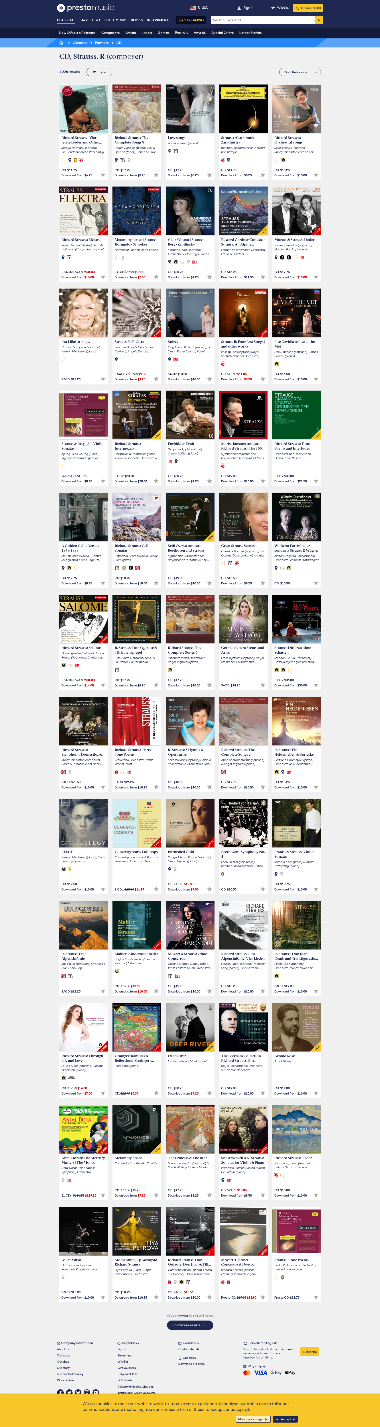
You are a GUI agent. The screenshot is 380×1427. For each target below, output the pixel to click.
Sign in (249, 8)
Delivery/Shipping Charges (136, 1387)
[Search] (319, 20)
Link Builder (125, 1380)
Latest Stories (250, 33)
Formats (181, 32)
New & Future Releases (77, 33)
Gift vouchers (127, 1368)
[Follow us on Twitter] (70, 1392)
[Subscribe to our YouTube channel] (97, 1392)
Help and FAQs (127, 1374)
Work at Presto (67, 1380)
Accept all (288, 1419)
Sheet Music (115, 20)
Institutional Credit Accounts (137, 1393)
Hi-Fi (96, 20)
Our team (63, 1355)
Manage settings (250, 1419)
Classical (66, 20)
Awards (200, 32)
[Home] (61, 42)
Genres (163, 33)
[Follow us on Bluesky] (79, 1392)
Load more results (187, 1325)
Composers (110, 33)
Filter (103, 72)
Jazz (84, 20)
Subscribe (310, 1352)
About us (63, 1349)
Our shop (63, 1362)
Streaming (194, 20)
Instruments (159, 20)
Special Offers (222, 33)
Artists (131, 33)
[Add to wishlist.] (103, 175)
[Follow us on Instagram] (88, 1392)
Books (137, 20)
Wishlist (283, 8)
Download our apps (191, 1364)
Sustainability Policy (70, 1374)
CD (119, 42)
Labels (147, 33)
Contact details (188, 1349)
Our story (63, 1368)
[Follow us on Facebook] (61, 1392)
